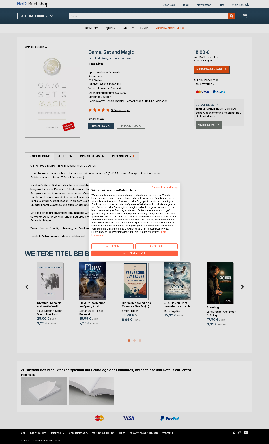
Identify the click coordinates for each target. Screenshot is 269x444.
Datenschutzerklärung (165, 187)
